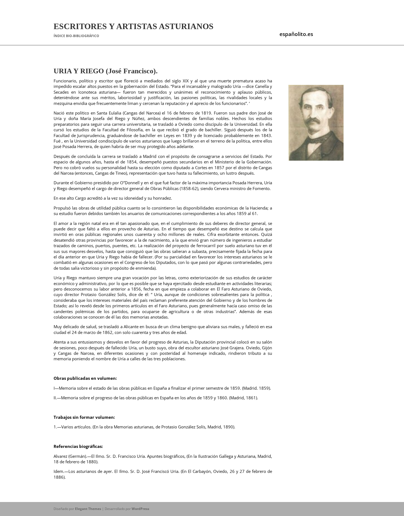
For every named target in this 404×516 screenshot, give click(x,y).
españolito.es (296, 34)
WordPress (140, 508)
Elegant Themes (88, 508)
